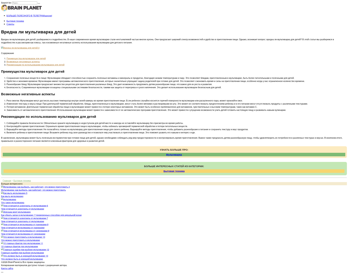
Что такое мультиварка (12, 202)
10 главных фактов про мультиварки (19, 246)
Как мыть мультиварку (12, 196)
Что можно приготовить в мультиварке (20, 240)
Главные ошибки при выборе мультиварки (22, 252)
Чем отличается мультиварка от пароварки (22, 227)
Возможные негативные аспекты (23, 61)
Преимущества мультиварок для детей (26, 58)
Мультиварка (174, 154)
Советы (10, 24)
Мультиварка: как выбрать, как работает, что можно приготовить (33, 189)
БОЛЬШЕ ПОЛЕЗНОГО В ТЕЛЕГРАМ (29, 15)
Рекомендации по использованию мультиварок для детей (35, 64)
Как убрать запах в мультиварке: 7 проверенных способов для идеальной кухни (41, 215)
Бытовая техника (15, 20)
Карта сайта (7, 268)
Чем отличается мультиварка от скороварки (23, 233)
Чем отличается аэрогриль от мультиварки (22, 208)
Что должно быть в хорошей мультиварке (22, 258)
